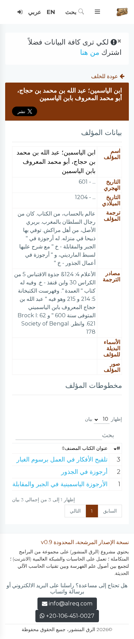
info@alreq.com (70, 603)
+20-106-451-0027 (69, 616)
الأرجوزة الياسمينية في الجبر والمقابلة (60, 484)
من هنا (89, 52)
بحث (71, 12)
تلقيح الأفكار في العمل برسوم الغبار (62, 459)
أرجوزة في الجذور (84, 472)
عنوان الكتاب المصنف (86, 448)
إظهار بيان (103, 419)
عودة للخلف (105, 76)
